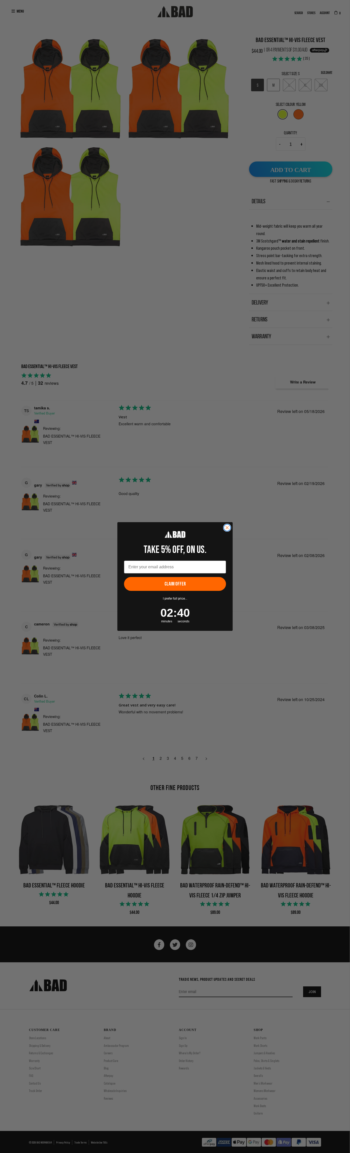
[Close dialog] (227, 527)
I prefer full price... (175, 598)
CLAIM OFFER (175, 584)
